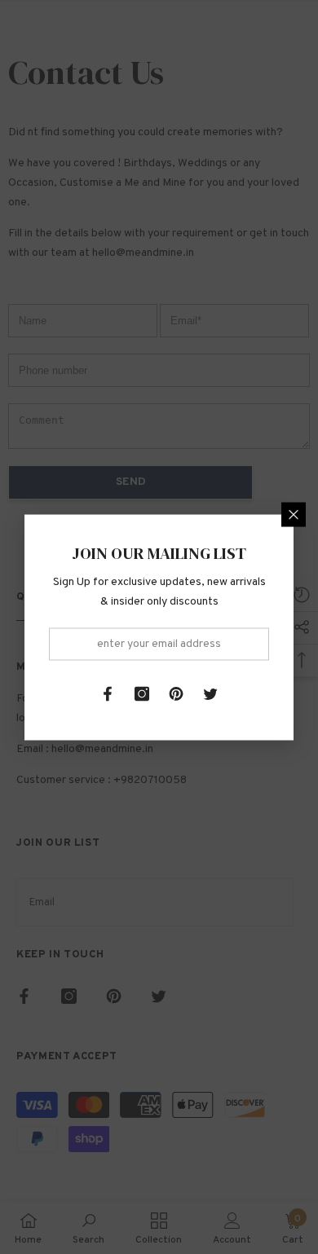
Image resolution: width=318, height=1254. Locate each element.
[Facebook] (108, 693)
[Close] (293, 514)
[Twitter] (210, 693)
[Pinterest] (176, 693)
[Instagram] (142, 693)
